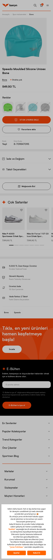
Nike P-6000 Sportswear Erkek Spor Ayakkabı (12, 235)
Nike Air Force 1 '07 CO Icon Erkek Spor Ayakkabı (38, 235)
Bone (31, 14)
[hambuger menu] (48, 5)
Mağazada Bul (28, 186)
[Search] (35, 5)
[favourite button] (21, 210)
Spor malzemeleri (19, 14)
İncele (12, 349)
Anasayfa (5, 14)
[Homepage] (9, 5)
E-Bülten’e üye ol (17, 405)
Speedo (17, 312)
